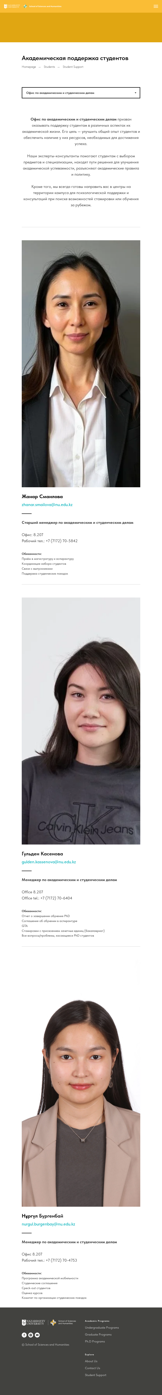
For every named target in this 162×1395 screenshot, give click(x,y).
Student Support (95, 1375)
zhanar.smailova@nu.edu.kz (47, 504)
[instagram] (30, 1335)
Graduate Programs (98, 1334)
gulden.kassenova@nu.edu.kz (49, 861)
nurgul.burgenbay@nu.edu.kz (48, 1223)
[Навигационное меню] (156, 6)
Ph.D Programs (95, 1341)
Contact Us (92, 1368)
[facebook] (24, 1335)
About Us (91, 1361)
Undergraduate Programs (102, 1327)
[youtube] (37, 1335)
